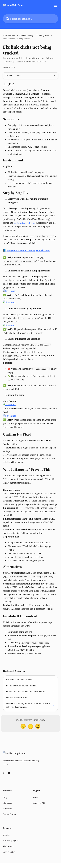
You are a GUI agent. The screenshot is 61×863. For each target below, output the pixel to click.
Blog (5, 797)
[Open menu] (55, 5)
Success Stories (9, 814)
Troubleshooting (26, 35)
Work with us (8, 846)
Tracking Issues (42, 35)
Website (6, 835)
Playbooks (7, 803)
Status (35, 797)
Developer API (39, 803)
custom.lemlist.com (24, 223)
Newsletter (7, 809)
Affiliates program (11, 840)
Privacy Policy (9, 852)
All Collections (9, 35)
